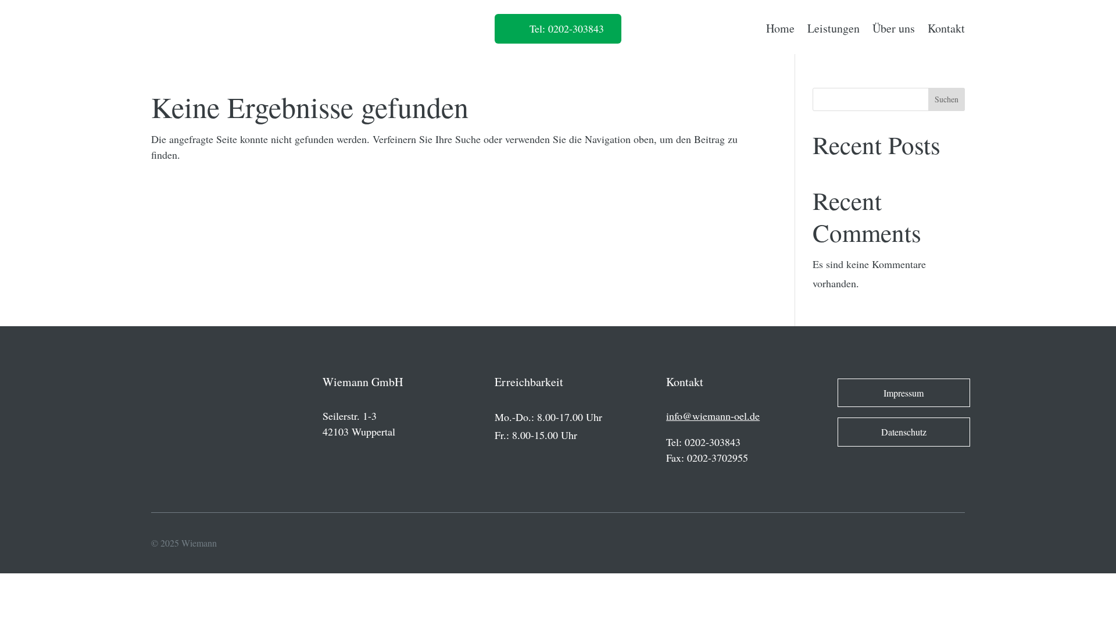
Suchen (946, 99)
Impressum (904, 393)
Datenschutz (904, 432)
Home (780, 28)
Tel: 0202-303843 (567, 28)
